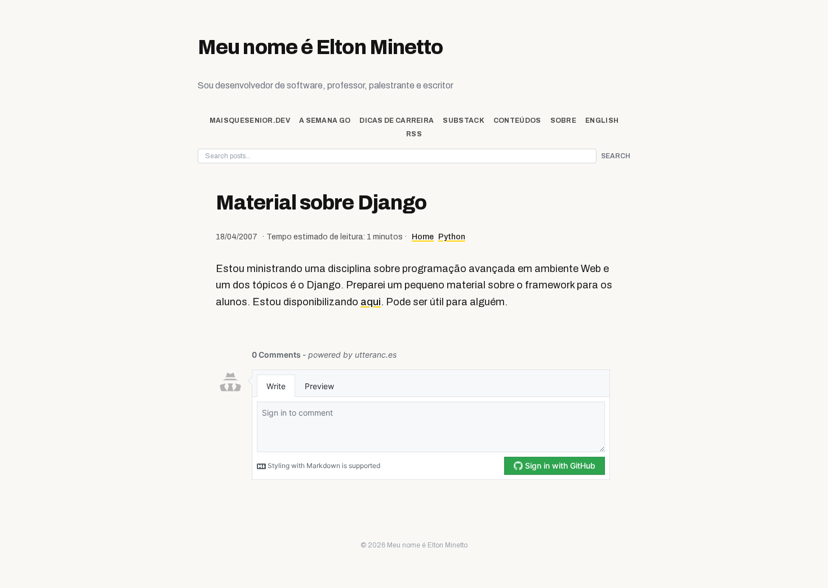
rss (414, 134)
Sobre (563, 120)
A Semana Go (324, 120)
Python (451, 237)
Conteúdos (517, 120)
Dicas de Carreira (396, 120)
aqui (370, 302)
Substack (463, 120)
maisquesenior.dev (250, 120)
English (601, 120)
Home (423, 237)
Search (615, 156)
